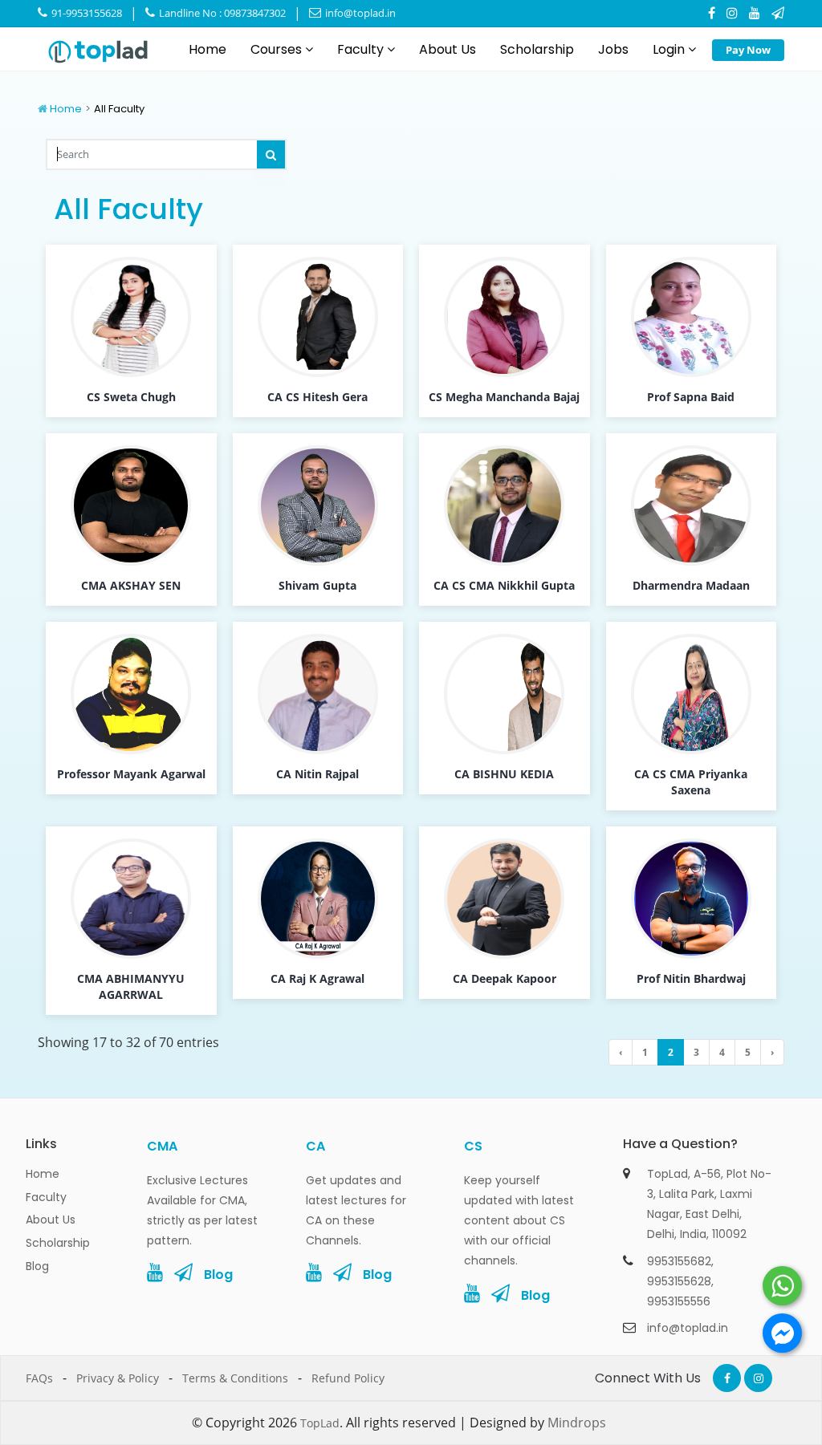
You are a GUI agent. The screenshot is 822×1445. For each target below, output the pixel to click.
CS (473, 1146)
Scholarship (537, 49)
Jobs (613, 49)
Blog (37, 1266)
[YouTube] (754, 13)
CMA (162, 1146)
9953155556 (678, 1301)
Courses (277, 49)
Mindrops (576, 1422)
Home (207, 49)
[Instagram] (732, 13)
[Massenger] (782, 1333)
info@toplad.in (359, 13)
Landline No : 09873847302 (221, 13)
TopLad (320, 1423)
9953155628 (679, 1281)
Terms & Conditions (235, 1378)
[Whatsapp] (782, 1285)
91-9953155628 (85, 13)
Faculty (362, 49)
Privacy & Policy (117, 1378)
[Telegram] (777, 13)
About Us (447, 49)
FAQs (39, 1378)
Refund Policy (348, 1378)
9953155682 (679, 1261)
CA (315, 1146)
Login (670, 49)
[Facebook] (711, 13)
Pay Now (748, 50)
